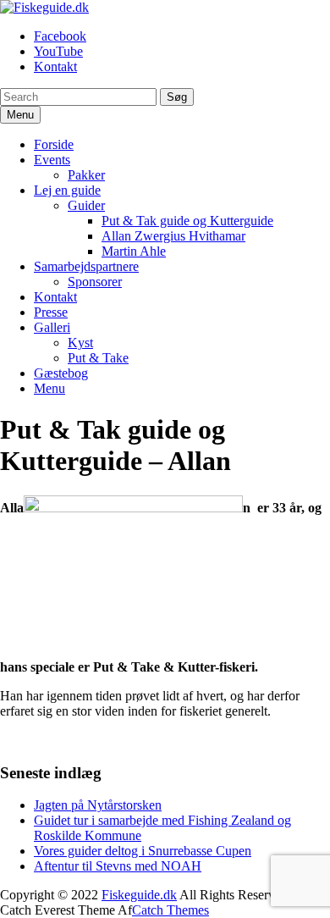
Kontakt (55, 66)
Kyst (80, 342)
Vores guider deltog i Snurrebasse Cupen (142, 850)
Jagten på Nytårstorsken (98, 805)
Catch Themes (170, 910)
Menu (49, 388)
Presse (51, 312)
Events (52, 159)
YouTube (58, 51)
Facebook (60, 36)
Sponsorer (95, 281)
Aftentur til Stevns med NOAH (117, 866)
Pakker (86, 175)
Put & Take (98, 358)
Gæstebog (61, 373)
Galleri (52, 327)
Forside (54, 144)
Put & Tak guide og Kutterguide (187, 220)
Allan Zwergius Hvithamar (173, 236)
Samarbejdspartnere (86, 266)
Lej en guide (67, 190)
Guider (86, 205)
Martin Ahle (134, 251)
